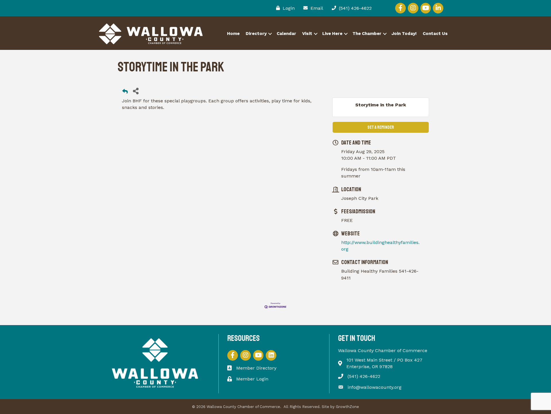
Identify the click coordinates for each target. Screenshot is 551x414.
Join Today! (404, 33)
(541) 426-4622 (364, 376)
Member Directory (256, 368)
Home (233, 33)
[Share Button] (135, 90)
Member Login (252, 379)
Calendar (286, 33)
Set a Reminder (380, 127)
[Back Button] (125, 92)
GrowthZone (347, 407)
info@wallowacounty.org (374, 387)
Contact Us (435, 33)
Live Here (332, 33)
